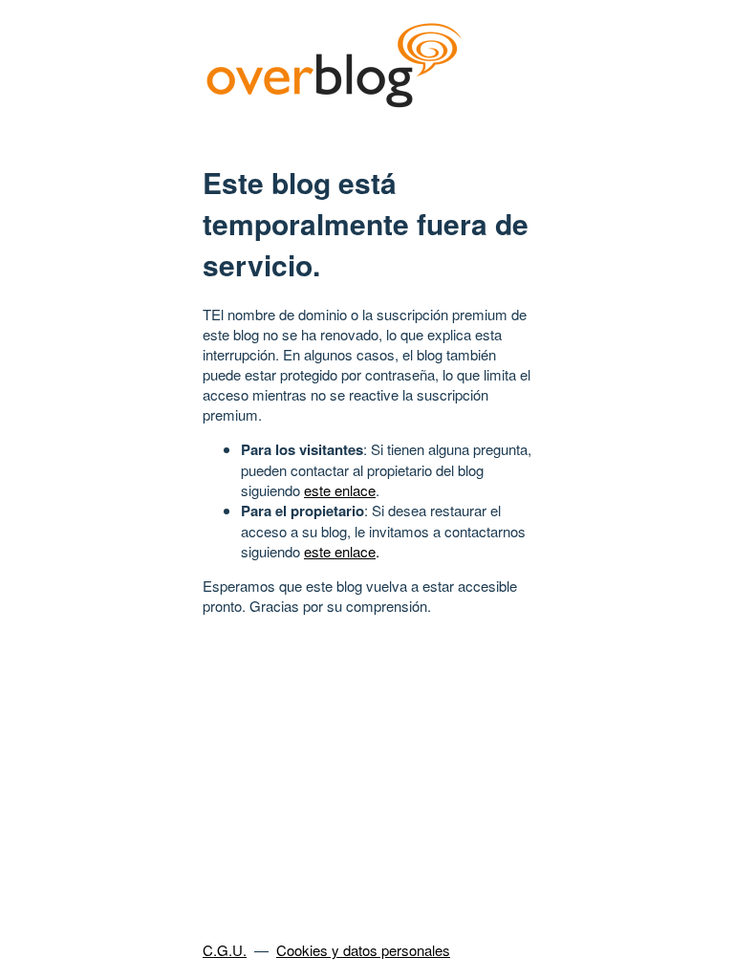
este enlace (340, 490)
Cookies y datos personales (363, 950)
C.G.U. (225, 950)
